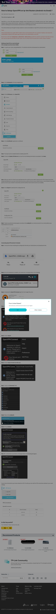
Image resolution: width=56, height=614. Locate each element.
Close (48, 301)
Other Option (38, 310)
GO (18, 310)
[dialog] (28, 307)
